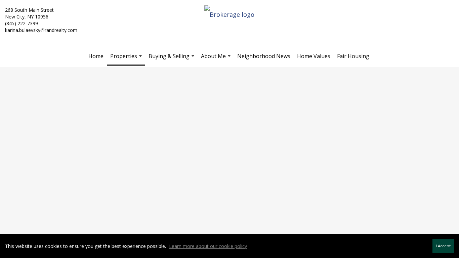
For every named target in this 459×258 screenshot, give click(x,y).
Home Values (313, 56)
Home (95, 56)
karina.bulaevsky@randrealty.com (41, 30)
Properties (126, 59)
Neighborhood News (263, 56)
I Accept (443, 245)
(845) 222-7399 (21, 23)
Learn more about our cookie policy (208, 246)
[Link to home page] (229, 15)
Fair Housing (353, 56)
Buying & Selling (172, 58)
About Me (216, 58)
